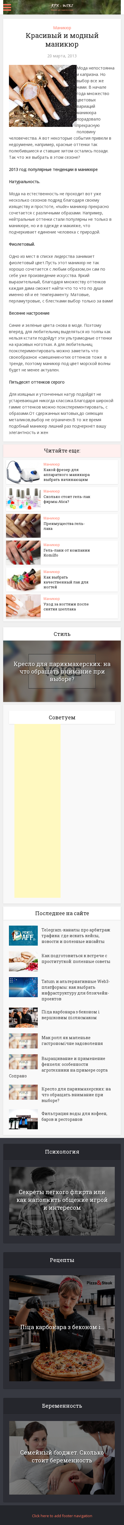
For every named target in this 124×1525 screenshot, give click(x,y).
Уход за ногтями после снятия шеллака (66, 606)
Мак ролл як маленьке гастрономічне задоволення (72, 1040)
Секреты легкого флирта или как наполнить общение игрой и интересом (62, 1199)
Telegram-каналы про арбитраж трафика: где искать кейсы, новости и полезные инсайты (76, 935)
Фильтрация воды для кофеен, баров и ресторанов (74, 1116)
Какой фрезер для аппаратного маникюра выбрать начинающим (67, 474)
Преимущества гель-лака (64, 526)
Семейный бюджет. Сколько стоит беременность (62, 1456)
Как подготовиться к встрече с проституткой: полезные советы (76, 958)
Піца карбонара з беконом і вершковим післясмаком (71, 1014)
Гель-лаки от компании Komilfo (67, 553)
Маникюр (62, 27)
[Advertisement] (37, 811)
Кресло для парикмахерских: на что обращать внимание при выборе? (62, 671)
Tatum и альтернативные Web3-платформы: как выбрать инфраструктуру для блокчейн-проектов (76, 990)
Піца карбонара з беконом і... (62, 1327)
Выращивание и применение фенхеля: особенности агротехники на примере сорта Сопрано (58, 1067)
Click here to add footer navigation (62, 1515)
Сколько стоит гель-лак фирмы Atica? (67, 499)
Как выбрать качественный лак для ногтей (66, 582)
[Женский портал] (62, 6)
